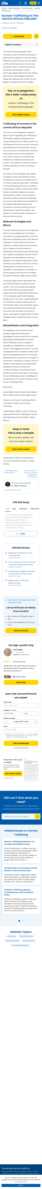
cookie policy (22, 1182)
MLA (14, 509)
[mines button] (6, 721)
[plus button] (36, 721)
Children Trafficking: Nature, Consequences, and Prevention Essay (19, 892)
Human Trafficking (16, 23)
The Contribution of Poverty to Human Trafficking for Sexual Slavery (30, 474)
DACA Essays (12, 936)
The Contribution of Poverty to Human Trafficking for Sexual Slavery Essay (22, 563)
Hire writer (21, 682)
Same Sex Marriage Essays (20, 945)
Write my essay (21, 630)
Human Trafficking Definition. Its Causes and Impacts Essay (19, 842)
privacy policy (18, 735)
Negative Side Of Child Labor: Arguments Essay (18, 581)
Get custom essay (21, 449)
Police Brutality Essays (26, 936)
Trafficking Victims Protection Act (11, 472)
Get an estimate (21, 743)
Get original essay (21, 114)
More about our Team (13, 490)
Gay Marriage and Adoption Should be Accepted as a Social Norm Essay (21, 572)
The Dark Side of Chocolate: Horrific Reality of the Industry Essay (20, 869)
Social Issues (27, 8)
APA (7, 509)
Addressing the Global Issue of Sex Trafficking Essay (20, 554)
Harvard (23, 509)
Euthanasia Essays (29, 941)
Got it (21, 1185)
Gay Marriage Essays (12, 941)
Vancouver (35, 509)
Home (4, 8)
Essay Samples (14, 8)
